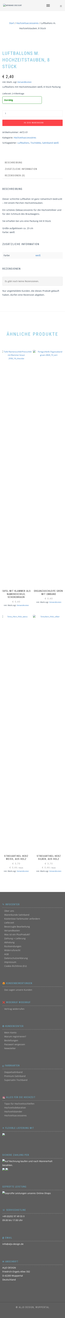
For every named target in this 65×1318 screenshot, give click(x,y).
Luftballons (23, 142)
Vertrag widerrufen (14, 1008)
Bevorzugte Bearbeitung (17, 926)
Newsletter (10, 1048)
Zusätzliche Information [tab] (21, 169)
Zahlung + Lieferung (15, 938)
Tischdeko (35, 142)
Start (11, 23)
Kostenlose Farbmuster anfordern (22, 918)
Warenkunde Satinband (16, 914)
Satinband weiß (50, 142)
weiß (38, 255)
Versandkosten (24, 82)
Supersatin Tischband (15, 1079)
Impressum (10, 962)
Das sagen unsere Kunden (18, 989)
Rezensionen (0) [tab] (15, 175)
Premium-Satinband (15, 1076)
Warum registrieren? (15, 1036)
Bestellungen (11, 1040)
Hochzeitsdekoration (15, 1107)
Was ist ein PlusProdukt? (17, 934)
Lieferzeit (9, 922)
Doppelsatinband (13, 1072)
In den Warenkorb (34, 123)
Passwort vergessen (14, 1044)
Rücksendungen (12, 946)
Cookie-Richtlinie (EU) (15, 965)
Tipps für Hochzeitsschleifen (19, 1103)
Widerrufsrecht (12, 950)
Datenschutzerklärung (16, 958)
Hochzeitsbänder (13, 1111)
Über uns (9, 910)
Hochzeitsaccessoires (27, 23)
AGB (6, 954)
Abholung (9, 942)
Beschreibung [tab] (13, 162)
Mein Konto (10, 1032)
